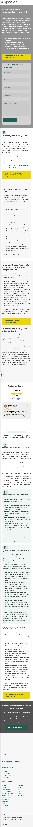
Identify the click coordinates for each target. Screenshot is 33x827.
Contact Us (21, 795)
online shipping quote (14, 168)
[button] (31, 2)
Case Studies (5, 805)
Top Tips (20, 791)
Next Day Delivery (6, 791)
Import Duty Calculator (8, 793)
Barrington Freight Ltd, (8, 767)
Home (3, 812)
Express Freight (6, 789)
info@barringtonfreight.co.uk (13, 761)
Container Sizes (6, 797)
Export (4, 787)
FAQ (19, 789)
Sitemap (16, 819)
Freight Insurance (6, 795)
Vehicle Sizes (5, 799)
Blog (19, 787)
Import (4, 785)
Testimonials (21, 793)
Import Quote (14, 255)
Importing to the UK (11, 812)
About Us (20, 785)
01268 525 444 (24, 165)
